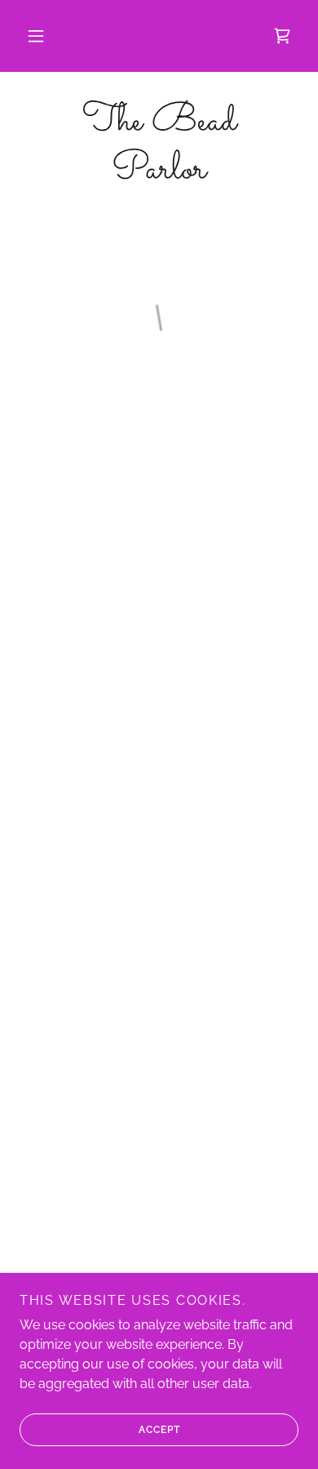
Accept (159, 1430)
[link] (159, 146)
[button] (36, 36)
